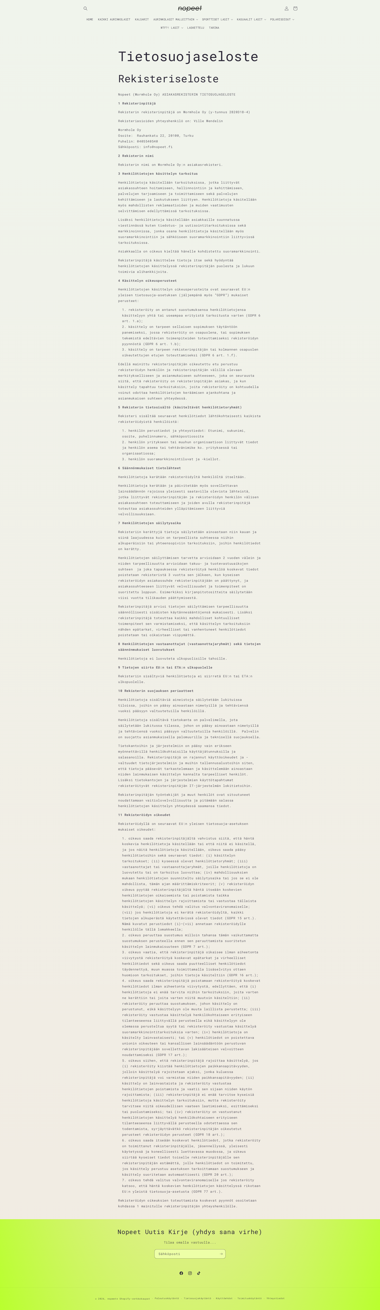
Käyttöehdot (224, 1298)
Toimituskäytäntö (250, 1298)
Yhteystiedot (276, 1298)
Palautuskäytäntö (167, 1298)
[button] (85, 8)
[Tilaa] (221, 1254)
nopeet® (112, 1298)
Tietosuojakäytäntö (197, 1298)
